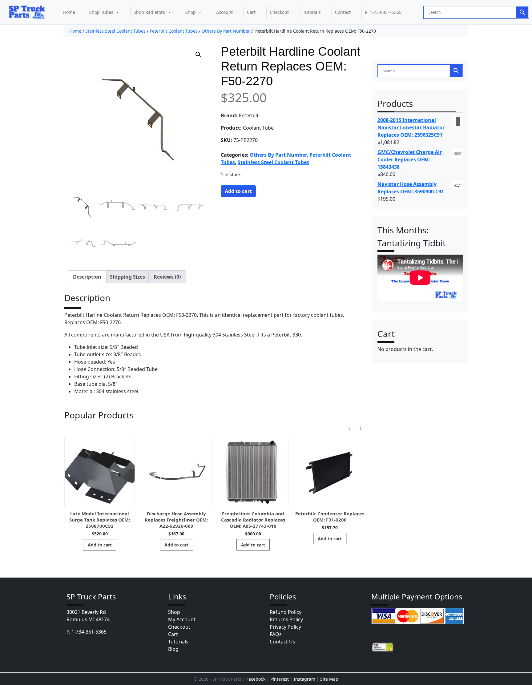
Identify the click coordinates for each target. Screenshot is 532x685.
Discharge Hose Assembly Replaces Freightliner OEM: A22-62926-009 (99, 519)
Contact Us (282, 641)
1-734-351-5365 (89, 631)
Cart (251, 12)
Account (224, 12)
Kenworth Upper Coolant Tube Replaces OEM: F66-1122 (330, 516)
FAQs (276, 634)
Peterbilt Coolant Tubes (174, 31)
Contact (343, 12)
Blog (173, 649)
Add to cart (238, 191)
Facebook (255, 679)
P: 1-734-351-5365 (383, 12)
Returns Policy (286, 619)
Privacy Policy (285, 626)
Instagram (304, 679)
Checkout (279, 12)
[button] (198, 54)
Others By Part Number (226, 31)
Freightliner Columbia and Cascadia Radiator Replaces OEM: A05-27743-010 (176, 519)
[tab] (87, 276)
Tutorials (312, 12)
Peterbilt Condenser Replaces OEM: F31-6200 (253, 516)
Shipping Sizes (127, 276)
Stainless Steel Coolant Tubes (115, 31)
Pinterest (279, 679)
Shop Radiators (149, 12)
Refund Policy (285, 612)
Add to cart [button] (100, 545)
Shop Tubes (101, 12)
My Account (181, 619)
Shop (190, 12)
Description (87, 276)
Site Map (329, 679)
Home (69, 12)
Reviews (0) (167, 276)
